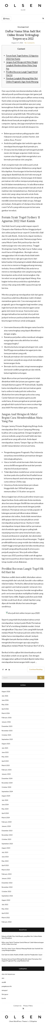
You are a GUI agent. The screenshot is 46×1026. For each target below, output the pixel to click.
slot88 (4, 982)
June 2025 (5, 752)
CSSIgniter (33, 1021)
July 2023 (5, 852)
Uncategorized (23, 27)
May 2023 (5, 861)
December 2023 (7, 831)
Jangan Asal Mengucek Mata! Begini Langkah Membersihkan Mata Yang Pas (22, 65)
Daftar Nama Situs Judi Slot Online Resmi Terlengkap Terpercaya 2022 (23, 34)
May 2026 (5, 704)
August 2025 (6, 744)
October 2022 (6, 891)
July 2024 (5, 800)
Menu (7, 18)
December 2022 (7, 883)
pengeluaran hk (7, 986)
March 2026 (6, 713)
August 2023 (6, 848)
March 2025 (6, 765)
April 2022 (5, 913)
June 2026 (5, 700)
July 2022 (5, 904)
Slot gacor (5, 994)
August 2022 (6, 900)
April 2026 (5, 709)
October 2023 (6, 839)
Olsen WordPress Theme (18, 1021)
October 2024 (6, 787)
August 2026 (6, 691)
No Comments (30, 43)
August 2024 (6, 796)
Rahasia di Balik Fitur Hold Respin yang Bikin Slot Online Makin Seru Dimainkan (22, 937)
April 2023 (5, 865)
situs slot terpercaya (8, 974)
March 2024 (6, 817)
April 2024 (5, 813)
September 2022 (7, 896)
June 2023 (5, 857)
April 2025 (5, 761)
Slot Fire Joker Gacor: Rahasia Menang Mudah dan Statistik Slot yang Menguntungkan (22, 949)
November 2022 (7, 887)
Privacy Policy (28, 1006)
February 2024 (7, 822)
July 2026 (5, 696)
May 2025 (5, 757)
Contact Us (17, 1006)
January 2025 (6, 774)
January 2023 (6, 878)
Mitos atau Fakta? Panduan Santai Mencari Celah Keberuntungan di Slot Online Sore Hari (23, 943)
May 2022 (5, 909)
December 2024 (7, 778)
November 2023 (7, 835)
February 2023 (7, 874)
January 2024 (6, 826)
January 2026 (6, 722)
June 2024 (5, 804)
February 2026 (7, 717)
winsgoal (4, 990)
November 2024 (7, 783)
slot (3, 978)
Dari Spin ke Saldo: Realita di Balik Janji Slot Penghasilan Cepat (22, 955)
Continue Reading (35, 669)
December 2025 (7, 726)
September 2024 (7, 791)
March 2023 (6, 870)
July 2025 (5, 748)
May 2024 (5, 809)
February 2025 (7, 770)
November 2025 (7, 731)
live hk (4, 998)
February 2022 (7, 922)
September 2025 (7, 739)
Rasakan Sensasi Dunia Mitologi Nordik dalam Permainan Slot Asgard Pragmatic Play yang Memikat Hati (22, 960)
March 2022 (6, 917)
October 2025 (6, 735)
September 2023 (7, 844)
